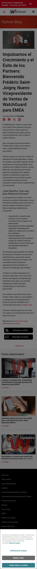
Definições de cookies (18, 551)
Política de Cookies (14, 543)
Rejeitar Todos (18, 558)
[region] (18, 549)
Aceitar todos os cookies (18, 565)
